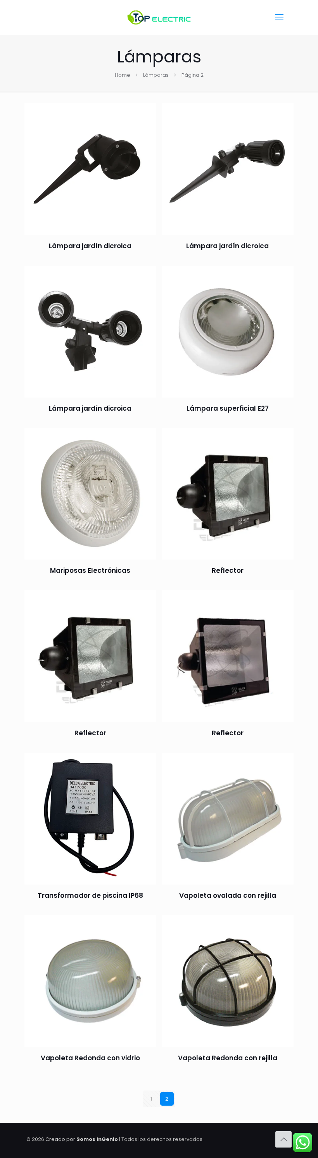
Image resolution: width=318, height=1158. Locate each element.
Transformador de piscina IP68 (90, 895)
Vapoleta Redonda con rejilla (227, 1058)
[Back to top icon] (283, 1139)
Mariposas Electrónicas (90, 570)
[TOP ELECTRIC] (159, 17)
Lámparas (156, 75)
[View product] (145, 131)
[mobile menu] (279, 17)
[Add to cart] (145, 114)
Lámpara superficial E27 (228, 408)
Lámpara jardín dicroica (90, 246)
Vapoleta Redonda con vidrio (90, 1058)
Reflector (228, 570)
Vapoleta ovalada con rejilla (227, 895)
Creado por (81, 1139)
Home (122, 75)
